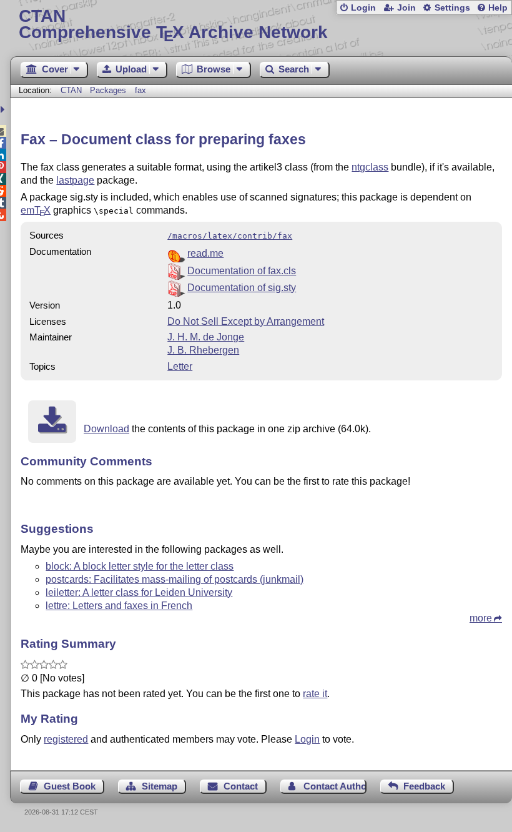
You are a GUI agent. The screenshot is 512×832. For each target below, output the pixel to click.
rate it (315, 693)
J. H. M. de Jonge (205, 337)
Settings (452, 7)
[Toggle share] (4, 110)
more (481, 618)
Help (498, 7)
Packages (109, 90)
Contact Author (334, 786)
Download (106, 428)
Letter (179, 366)
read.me (205, 253)
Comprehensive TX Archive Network (173, 24)
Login (363, 7)
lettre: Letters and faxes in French (119, 605)
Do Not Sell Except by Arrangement (245, 321)
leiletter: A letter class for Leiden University (139, 592)
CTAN (71, 90)
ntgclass (370, 167)
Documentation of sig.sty (241, 287)
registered (66, 739)
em (36, 210)
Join (406, 7)
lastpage (75, 180)
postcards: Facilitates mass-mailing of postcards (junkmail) (174, 579)
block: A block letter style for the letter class (140, 566)
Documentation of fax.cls (241, 270)
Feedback (424, 786)
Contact (241, 786)
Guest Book (70, 786)
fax (140, 90)
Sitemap (159, 786)
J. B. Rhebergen (203, 350)
